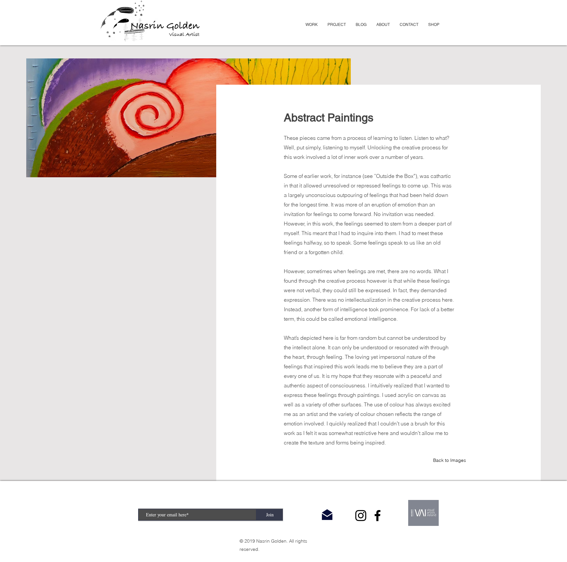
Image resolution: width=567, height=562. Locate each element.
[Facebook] (377, 515)
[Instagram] (360, 515)
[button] (312, 24)
